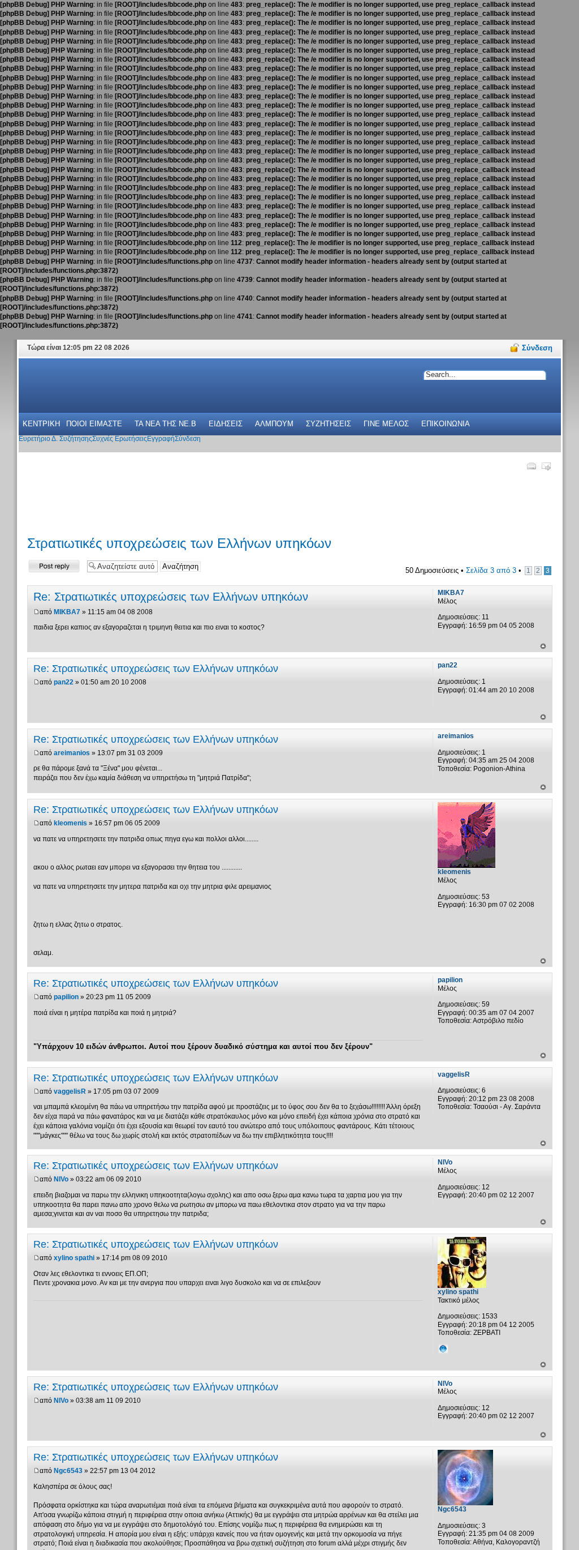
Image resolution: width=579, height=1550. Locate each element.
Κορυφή (543, 646)
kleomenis (70, 823)
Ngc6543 (68, 1471)
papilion (66, 997)
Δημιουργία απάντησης (45, 566)
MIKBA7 (67, 612)
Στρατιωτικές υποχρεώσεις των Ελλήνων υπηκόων (179, 543)
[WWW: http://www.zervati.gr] (443, 1348)
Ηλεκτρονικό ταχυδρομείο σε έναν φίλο (546, 466)
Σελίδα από (491, 570)
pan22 (64, 682)
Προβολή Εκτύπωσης (531, 466)
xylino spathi (74, 1258)
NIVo (61, 1179)
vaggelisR (70, 1091)
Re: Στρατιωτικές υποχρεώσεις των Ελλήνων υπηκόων (170, 596)
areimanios (72, 753)
